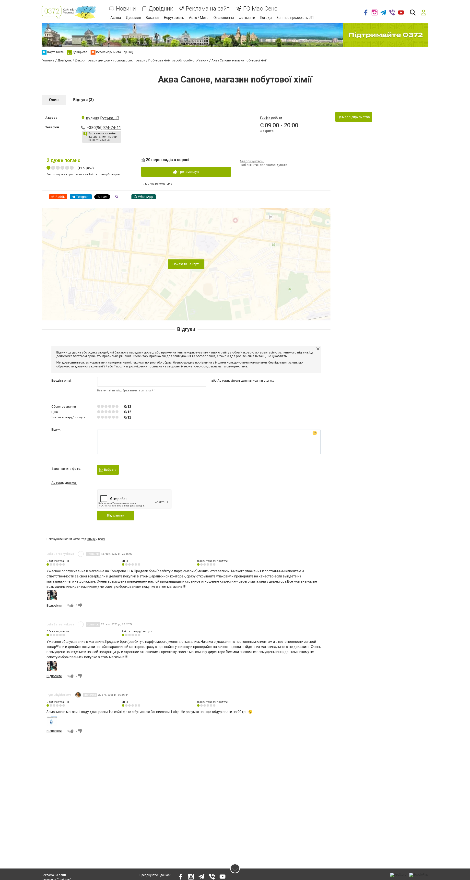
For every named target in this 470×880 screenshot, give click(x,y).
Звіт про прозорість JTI (295, 18)
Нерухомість (174, 18)
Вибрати (110, 469)
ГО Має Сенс (260, 8)
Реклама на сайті (208, 8)
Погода (266, 18)
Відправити (115, 515)
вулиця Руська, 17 (102, 118)
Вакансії (152, 18)
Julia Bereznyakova (60, 554)
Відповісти (54, 605)
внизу (91, 539)
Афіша (115, 18)
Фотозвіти (247, 18)
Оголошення (223, 18)
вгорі (101, 539)
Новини (126, 8)
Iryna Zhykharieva (59, 695)
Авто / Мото (199, 18)
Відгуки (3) (83, 99)
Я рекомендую (188, 172)
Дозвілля (133, 18)
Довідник (161, 8)
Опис (54, 99)
